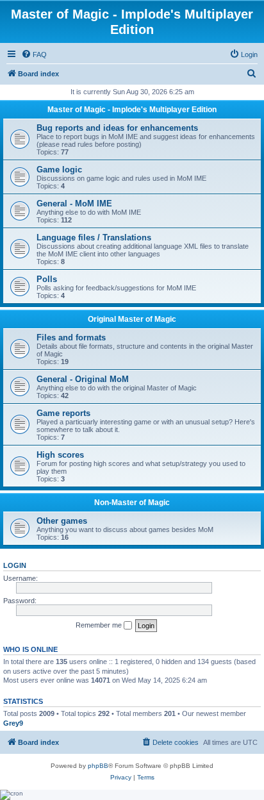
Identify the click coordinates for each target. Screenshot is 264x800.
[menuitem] (34, 54)
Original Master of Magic (132, 319)
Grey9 (13, 723)
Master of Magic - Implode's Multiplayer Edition (132, 109)
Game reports (63, 413)
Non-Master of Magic (132, 502)
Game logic (59, 169)
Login (14, 565)
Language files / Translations (94, 237)
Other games (62, 521)
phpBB (98, 765)
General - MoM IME (74, 203)
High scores (60, 455)
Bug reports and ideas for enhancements (117, 128)
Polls (47, 279)
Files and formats (71, 337)
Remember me (100, 625)
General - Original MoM (83, 379)
